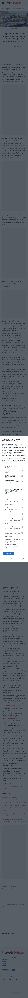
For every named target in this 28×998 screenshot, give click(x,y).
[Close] (24, 439)
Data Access (14, 558)
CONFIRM (8, 553)
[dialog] (14, 499)
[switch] (22, 470)
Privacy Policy (22, 558)
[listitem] (14, 467)
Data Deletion (5, 558)
